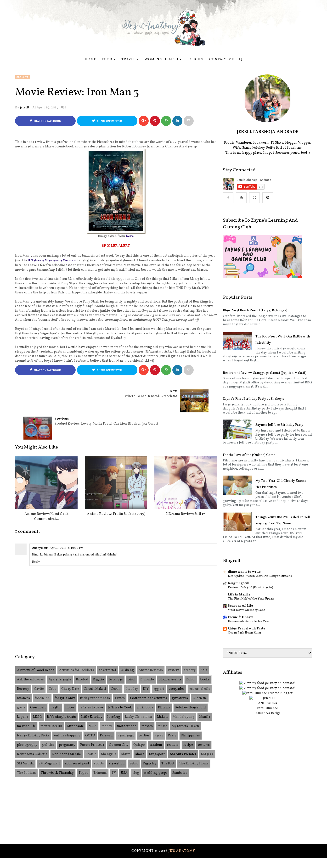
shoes (139, 754)
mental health (51, 726)
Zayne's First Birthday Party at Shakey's (253, 399)
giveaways (180, 698)
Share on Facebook (47, 121)
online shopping (67, 735)
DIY (146, 689)
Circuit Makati (95, 689)
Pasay (158, 735)
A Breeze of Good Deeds (35, 670)
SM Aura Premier (183, 754)
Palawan (106, 735)
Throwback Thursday (57, 773)
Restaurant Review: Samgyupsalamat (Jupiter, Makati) (264, 373)
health (56, 707)
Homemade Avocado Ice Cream (250, 621)
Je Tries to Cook (120, 707)
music (162, 726)
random (156, 745)
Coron (116, 689)
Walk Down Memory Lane (246, 610)
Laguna (22, 717)
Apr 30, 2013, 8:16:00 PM (67, 548)
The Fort (167, 763)
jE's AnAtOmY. (182, 851)
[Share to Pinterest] (189, 121)
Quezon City (119, 745)
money (106, 726)
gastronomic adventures (148, 698)
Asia (203, 670)
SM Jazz (207, 754)
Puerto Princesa (92, 745)
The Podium (26, 773)
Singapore (157, 754)
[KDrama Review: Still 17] (185, 482)
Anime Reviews (151, 670)
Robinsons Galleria (32, 754)
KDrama (164, 707)
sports (99, 763)
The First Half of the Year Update (251, 598)
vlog (135, 773)
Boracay (23, 689)
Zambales (179, 773)
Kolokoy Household (190, 707)
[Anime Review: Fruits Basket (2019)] (116, 482)
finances (23, 698)
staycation (117, 763)
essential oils (199, 689)
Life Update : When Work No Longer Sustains (260, 576)
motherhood (127, 726)
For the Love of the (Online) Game (249, 455)
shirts (125, 754)
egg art (158, 689)
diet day (131, 689)
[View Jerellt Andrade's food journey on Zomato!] (267, 683)
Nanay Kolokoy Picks (33, 735)
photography (27, 745)
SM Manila (25, 763)
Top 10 (84, 773)
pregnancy (67, 745)
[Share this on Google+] (144, 121)
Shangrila (108, 754)
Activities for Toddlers (76, 670)
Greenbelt (38, 707)
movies (147, 726)
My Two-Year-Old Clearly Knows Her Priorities (280, 484)
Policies (194, 59)
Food (107, 59)
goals (21, 707)
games (120, 698)
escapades (177, 689)
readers (173, 745)
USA (124, 773)
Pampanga (126, 735)
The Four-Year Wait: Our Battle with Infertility (282, 339)
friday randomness (95, 698)
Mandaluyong (183, 717)
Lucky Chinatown (138, 717)
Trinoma (100, 773)
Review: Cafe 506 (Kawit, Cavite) (250, 587)
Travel (128, 59)
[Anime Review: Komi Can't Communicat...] (46, 482)
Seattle (91, 754)
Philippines (190, 735)
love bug (113, 717)
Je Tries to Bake (91, 707)
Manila (204, 717)
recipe (188, 745)
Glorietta (200, 698)
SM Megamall (49, 763)
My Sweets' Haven (185, 726)
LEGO (37, 717)
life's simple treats (61, 717)
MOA (93, 726)
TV (114, 773)
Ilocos (70, 707)
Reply (36, 561)
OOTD (90, 735)
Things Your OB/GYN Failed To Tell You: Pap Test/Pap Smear (282, 520)
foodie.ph (42, 698)
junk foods (145, 707)
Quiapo (139, 745)
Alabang (127, 670)
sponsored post (77, 763)
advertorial (107, 670)
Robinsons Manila (66, 754)
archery (190, 670)
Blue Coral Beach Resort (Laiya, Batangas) (255, 310)
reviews (23, 77)
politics (48, 745)
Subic (134, 763)
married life (26, 726)
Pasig (172, 735)
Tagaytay (150, 763)
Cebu (52, 689)
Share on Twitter (109, 121)
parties (144, 735)
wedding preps (156, 773)
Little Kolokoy (91, 717)
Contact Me (221, 59)
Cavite (39, 689)
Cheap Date (70, 689)
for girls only (65, 698)
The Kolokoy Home (194, 763)
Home (90, 59)
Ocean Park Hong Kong (244, 632)
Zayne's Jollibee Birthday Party (279, 425)
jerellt (24, 107)
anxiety (173, 670)
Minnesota (75, 726)
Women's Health (161, 59)
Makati (162, 717)
